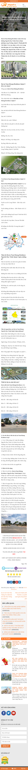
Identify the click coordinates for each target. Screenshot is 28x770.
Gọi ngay (5, 768)
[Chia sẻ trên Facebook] (8, 582)
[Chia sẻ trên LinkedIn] (19, 582)
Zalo (24, 768)
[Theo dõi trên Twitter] (8, 713)
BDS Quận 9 (20, 23)
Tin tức (16, 587)
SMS (15, 768)
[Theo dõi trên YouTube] (13, 713)
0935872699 (9, 568)
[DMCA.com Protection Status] (4, 760)
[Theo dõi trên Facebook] (3, 713)
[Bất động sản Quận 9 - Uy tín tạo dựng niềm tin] (9, 5)
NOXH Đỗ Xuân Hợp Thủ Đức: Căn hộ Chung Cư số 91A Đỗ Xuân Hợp (13, 621)
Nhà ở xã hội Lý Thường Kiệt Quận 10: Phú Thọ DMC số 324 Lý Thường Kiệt (13, 627)
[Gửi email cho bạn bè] (14, 582)
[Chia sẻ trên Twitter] (11, 582)
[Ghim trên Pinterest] (17, 582)
